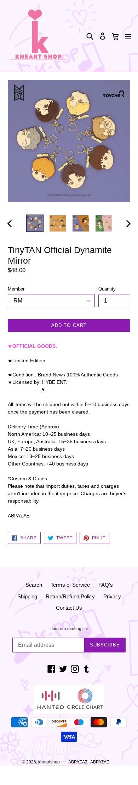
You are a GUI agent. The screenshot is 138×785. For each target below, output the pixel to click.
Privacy (112, 596)
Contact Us (69, 608)
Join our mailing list (69, 628)
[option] (34, 223)
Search (33, 585)
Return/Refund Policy (70, 596)
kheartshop (49, 762)
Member (16, 289)
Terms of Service (70, 585)
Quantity (107, 289)
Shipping (27, 596)
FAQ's (105, 585)
